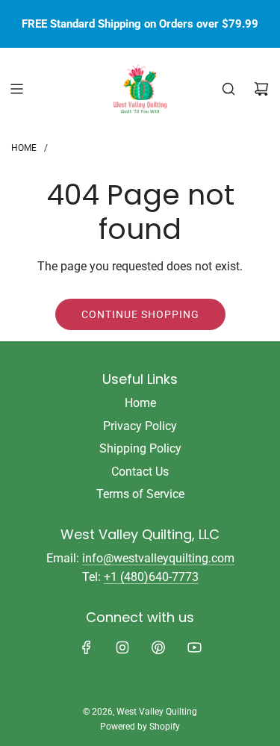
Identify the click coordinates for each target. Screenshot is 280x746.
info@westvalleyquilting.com (158, 558)
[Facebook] (86, 647)
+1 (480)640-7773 (151, 577)
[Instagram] (122, 647)
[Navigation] (16, 88)
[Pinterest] (158, 647)
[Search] (228, 88)
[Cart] (261, 88)
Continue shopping (140, 314)
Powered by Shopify (140, 726)
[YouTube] (194, 647)
